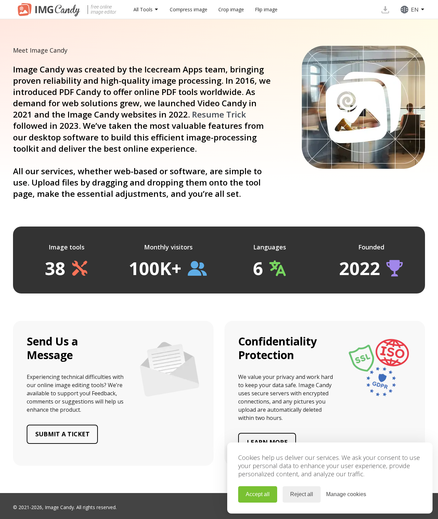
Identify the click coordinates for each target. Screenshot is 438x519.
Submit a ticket (62, 434)
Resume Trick (219, 114)
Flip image (266, 9)
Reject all (301, 494)
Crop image (231, 9)
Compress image (188, 9)
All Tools (143, 9)
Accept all (258, 494)
